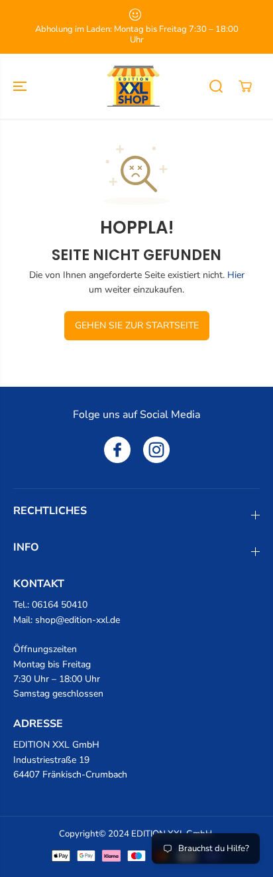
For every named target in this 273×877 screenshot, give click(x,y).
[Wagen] (245, 86)
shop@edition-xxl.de (77, 620)
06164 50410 (59, 604)
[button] (21, 86)
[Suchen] (216, 86)
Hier (236, 275)
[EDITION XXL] (133, 86)
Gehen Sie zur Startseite (137, 325)
